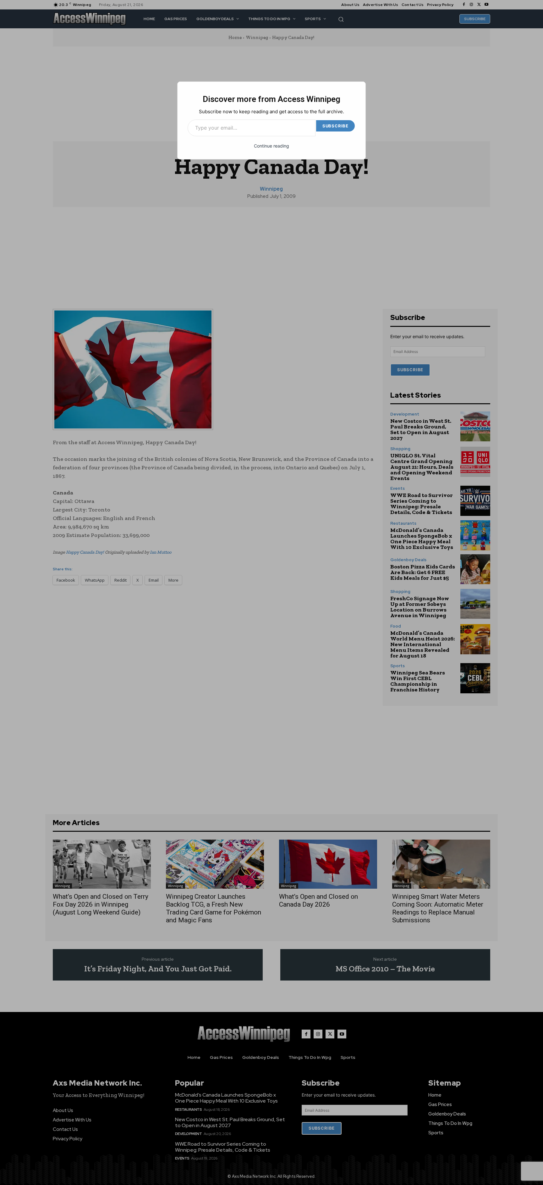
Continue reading (271, 145)
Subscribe (335, 125)
